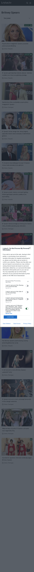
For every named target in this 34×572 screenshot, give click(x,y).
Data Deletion (7, 323)
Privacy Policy (27, 323)
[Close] (30, 248)
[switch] (27, 286)
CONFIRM (10, 317)
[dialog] (17, 286)
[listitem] (17, 281)
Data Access (16, 323)
